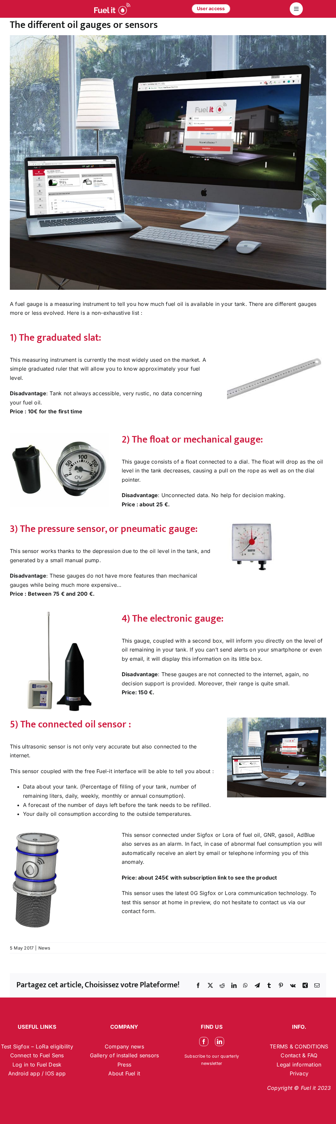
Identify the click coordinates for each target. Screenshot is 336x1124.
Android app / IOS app (37, 1073)
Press (124, 1064)
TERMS (279, 1046)
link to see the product (247, 877)
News (44, 948)
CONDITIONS (311, 1046)
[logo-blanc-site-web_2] (112, 9)
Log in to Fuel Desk (37, 1064)
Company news (124, 1046)
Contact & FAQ (299, 1055)
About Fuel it (124, 1073)
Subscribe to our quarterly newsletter (211, 1060)
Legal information (299, 1064)
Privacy (299, 1073)
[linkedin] (219, 1041)
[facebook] (203, 1041)
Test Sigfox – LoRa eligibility (37, 1046)
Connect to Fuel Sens (37, 1055)
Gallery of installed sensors (124, 1055)
